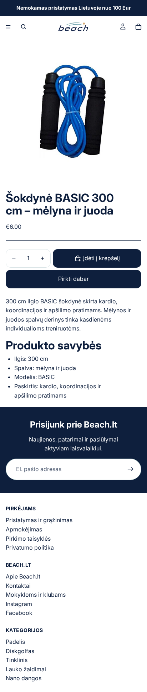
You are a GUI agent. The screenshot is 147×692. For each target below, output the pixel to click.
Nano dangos (23, 678)
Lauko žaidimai (26, 669)
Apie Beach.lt (23, 576)
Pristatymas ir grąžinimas (39, 520)
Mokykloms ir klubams (36, 594)
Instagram (19, 603)
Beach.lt (100, 424)
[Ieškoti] (23, 27)
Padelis (15, 641)
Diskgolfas (20, 651)
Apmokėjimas (24, 529)
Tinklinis (16, 659)
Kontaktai (18, 585)
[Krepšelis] (138, 27)
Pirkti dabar (73, 278)
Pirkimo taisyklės (28, 538)
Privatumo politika (30, 547)
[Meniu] (8, 27)
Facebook (19, 612)
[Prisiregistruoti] (130, 469)
